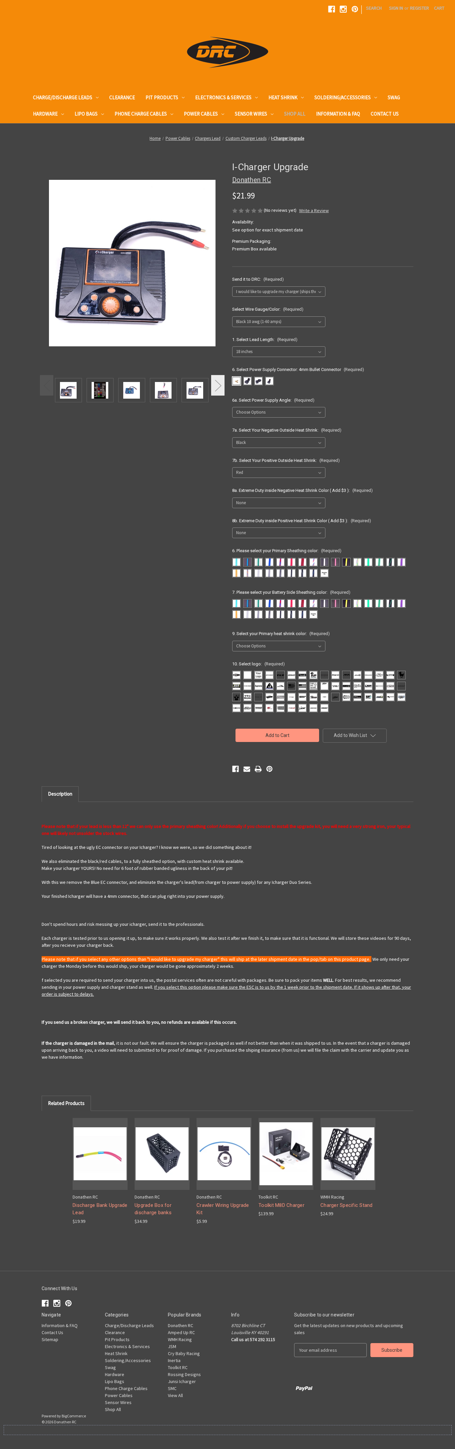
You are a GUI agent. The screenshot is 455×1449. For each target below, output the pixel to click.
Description (60, 794)
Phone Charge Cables (141, 114)
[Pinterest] (354, 9)
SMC (172, 1388)
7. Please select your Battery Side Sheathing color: (291, 592)
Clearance (122, 97)
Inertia (174, 1360)
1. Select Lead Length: (264, 339)
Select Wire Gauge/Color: (267, 309)
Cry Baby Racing (184, 1353)
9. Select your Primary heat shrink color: (281, 633)
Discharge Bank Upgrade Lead (100, 1209)
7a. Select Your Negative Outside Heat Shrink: (286, 430)
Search (374, 8)
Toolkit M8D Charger (281, 1205)
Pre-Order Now (286, 1153)
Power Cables (201, 114)
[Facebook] (331, 9)
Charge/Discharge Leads (62, 97)
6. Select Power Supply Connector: (298, 369)
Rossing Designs (184, 1374)
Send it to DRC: (258, 279)
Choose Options (100, 1153)
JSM (172, 1346)
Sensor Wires (251, 114)
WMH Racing (180, 1339)
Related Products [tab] (66, 1103)
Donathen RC (180, 1325)
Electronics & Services (223, 97)
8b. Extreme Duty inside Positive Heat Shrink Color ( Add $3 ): (301, 520)
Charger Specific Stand (346, 1205)
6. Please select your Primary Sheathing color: (286, 550)
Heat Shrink (282, 97)
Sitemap (50, 1339)
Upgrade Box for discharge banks (153, 1209)
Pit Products (162, 97)
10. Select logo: (258, 663)
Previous (46, 385)
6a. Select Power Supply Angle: (273, 400)
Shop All (294, 114)
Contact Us (385, 114)
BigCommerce (74, 1415)
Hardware (45, 114)
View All (175, 1395)
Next (218, 385)
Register (419, 8)
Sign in (396, 8)
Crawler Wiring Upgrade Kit (223, 1209)
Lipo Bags (86, 114)
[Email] (246, 769)
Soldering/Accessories (342, 97)
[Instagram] (343, 9)
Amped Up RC (181, 1332)
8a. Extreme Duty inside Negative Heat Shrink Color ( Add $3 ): (302, 490)
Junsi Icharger (182, 1381)
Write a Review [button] (314, 210)
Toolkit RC (178, 1367)
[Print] (258, 769)
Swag (394, 97)
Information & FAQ (338, 114)
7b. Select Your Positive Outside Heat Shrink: (286, 460)
